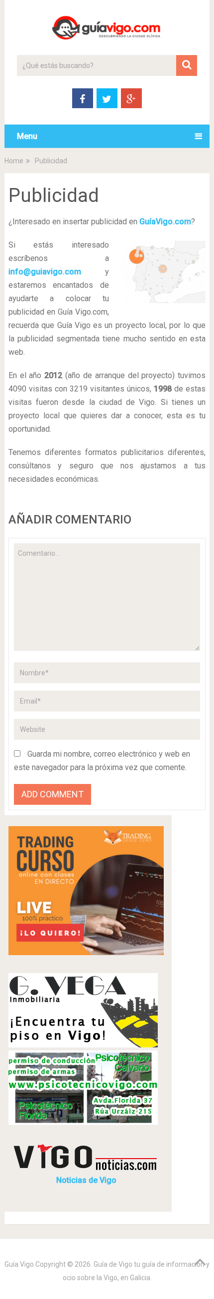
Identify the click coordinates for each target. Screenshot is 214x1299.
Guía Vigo (19, 1264)
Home (13, 161)
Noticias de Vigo (86, 1180)
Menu (27, 136)
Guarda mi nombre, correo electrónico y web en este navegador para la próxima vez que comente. (102, 760)
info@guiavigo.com (44, 271)
